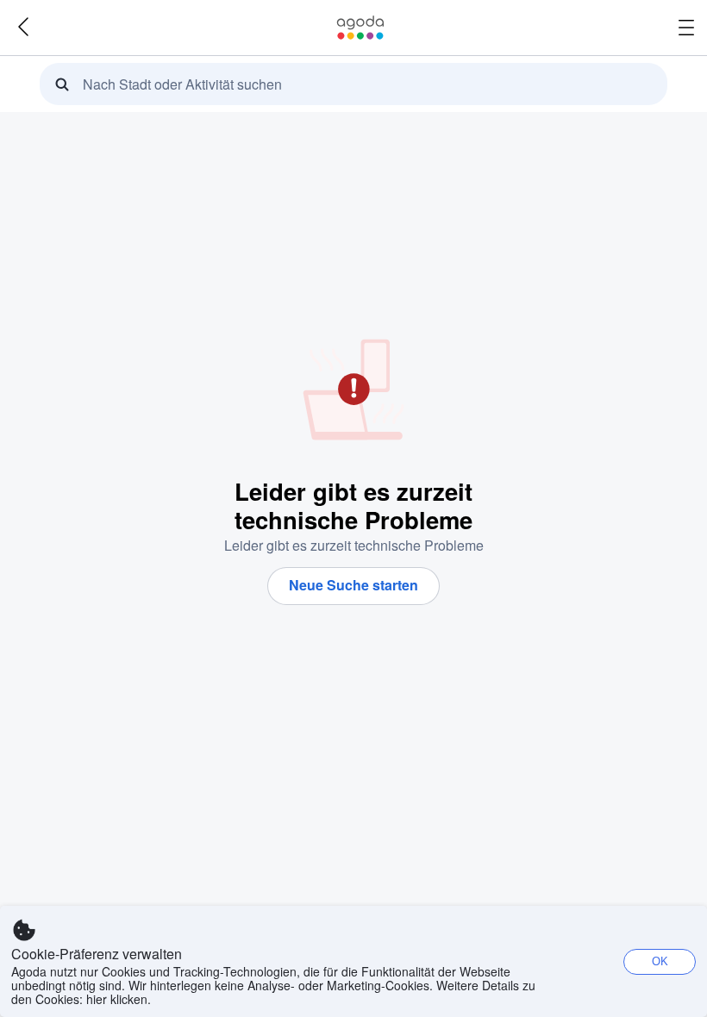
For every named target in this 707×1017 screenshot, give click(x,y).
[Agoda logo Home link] (360, 28)
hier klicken (116, 999)
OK (660, 961)
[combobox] (358, 84)
